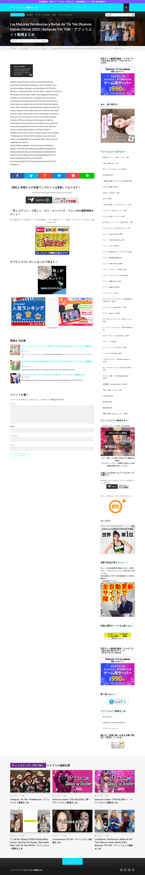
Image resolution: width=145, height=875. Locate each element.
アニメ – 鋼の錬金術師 (111, 258)
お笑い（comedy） (109, 193)
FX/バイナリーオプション (112, 169)
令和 (54, 15)
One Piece (46, 15)
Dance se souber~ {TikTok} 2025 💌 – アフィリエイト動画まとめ (114, 801)
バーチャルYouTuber (65, 15)
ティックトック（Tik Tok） (31, 41)
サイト (12, 445)
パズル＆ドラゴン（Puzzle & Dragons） (117, 359)
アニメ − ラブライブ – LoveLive (114, 275)
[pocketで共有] (73, 176)
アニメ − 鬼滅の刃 (109, 287)
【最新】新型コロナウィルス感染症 (115, 181)
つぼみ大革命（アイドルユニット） (115, 204)
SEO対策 (106, 175)
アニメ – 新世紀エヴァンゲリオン (115, 252)
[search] (133, 14)
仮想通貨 (29, 15)
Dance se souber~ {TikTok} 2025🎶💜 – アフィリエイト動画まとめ (71, 801)
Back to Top (72, 862)
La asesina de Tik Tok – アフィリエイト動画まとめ (72, 841)
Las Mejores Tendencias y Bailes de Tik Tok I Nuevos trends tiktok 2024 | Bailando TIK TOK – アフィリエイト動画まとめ (114, 844)
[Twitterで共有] (31, 176)
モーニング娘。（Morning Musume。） (117, 376)
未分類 (105, 402)
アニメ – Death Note (110, 234)
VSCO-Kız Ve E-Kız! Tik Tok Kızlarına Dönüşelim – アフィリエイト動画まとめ (53, 374)
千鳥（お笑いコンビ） (111, 390)
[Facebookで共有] (17, 176)
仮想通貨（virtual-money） (112, 384)
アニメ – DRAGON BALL (111, 240)
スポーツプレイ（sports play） (114, 336)
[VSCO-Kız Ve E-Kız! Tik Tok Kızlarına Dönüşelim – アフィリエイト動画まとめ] (15, 378)
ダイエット (107, 341)
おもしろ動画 (107, 187)
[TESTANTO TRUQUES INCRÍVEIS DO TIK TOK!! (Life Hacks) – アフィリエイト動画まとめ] (15, 365)
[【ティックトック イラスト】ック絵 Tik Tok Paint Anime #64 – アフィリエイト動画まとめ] (15, 350)
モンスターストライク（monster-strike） (118, 367)
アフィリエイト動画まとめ (33, 870)
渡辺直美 (106, 408)
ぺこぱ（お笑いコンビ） (111, 216)
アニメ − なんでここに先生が (113, 269)
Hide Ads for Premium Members (114, 722)
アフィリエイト (108, 293)
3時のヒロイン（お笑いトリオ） (114, 157)
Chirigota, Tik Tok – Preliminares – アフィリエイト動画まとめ (30, 801)
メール (13, 435)
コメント (13, 404)
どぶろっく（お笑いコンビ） (113, 210)
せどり (105, 199)
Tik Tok (37, 15)
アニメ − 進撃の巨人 (110, 281)
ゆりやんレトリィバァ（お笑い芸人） (116, 222)
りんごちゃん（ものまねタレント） (115, 228)
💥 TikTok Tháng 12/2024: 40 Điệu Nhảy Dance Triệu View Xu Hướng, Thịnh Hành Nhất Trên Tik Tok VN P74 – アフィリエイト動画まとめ (30, 844)
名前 (12, 426)
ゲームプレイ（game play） (113, 307)
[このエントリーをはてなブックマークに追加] (59, 176)
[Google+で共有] (45, 176)
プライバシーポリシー (111, 728)
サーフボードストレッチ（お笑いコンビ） (118, 319)
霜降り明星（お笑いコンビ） (113, 414)
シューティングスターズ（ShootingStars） (118, 327)
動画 (44, 41)
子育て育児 (107, 396)
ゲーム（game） (109, 313)
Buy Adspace (107, 717)
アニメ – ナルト (108, 246)
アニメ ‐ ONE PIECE (110, 263)
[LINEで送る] (87, 176)
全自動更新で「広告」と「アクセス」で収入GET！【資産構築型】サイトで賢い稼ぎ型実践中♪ (72, 2)
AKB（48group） (109, 163)
